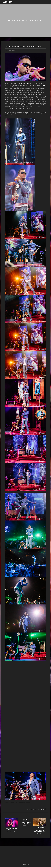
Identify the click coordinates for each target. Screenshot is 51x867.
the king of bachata (25, 802)
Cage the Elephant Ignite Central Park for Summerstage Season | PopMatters (39, 829)
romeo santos (18, 802)
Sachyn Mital (8, 2)
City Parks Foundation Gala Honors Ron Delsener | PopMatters (25, 821)
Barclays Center (10, 802)
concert (14, 50)
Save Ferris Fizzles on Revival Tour (11, 829)
